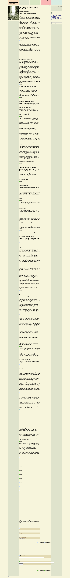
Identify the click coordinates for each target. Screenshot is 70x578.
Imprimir (23, 538)
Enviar (20, 538)
